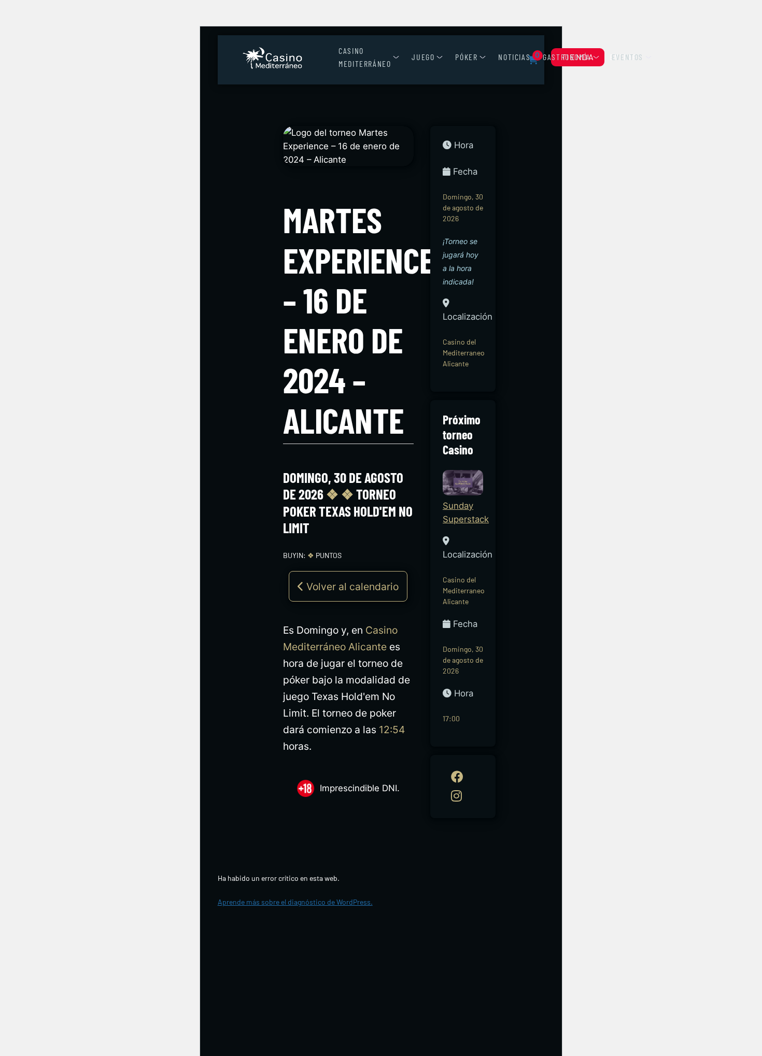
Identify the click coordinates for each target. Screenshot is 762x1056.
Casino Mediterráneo (364, 57)
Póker (466, 57)
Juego (423, 57)
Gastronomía (567, 57)
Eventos (627, 57)
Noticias (514, 57)
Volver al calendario (351, 586)
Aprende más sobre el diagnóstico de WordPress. (295, 901)
